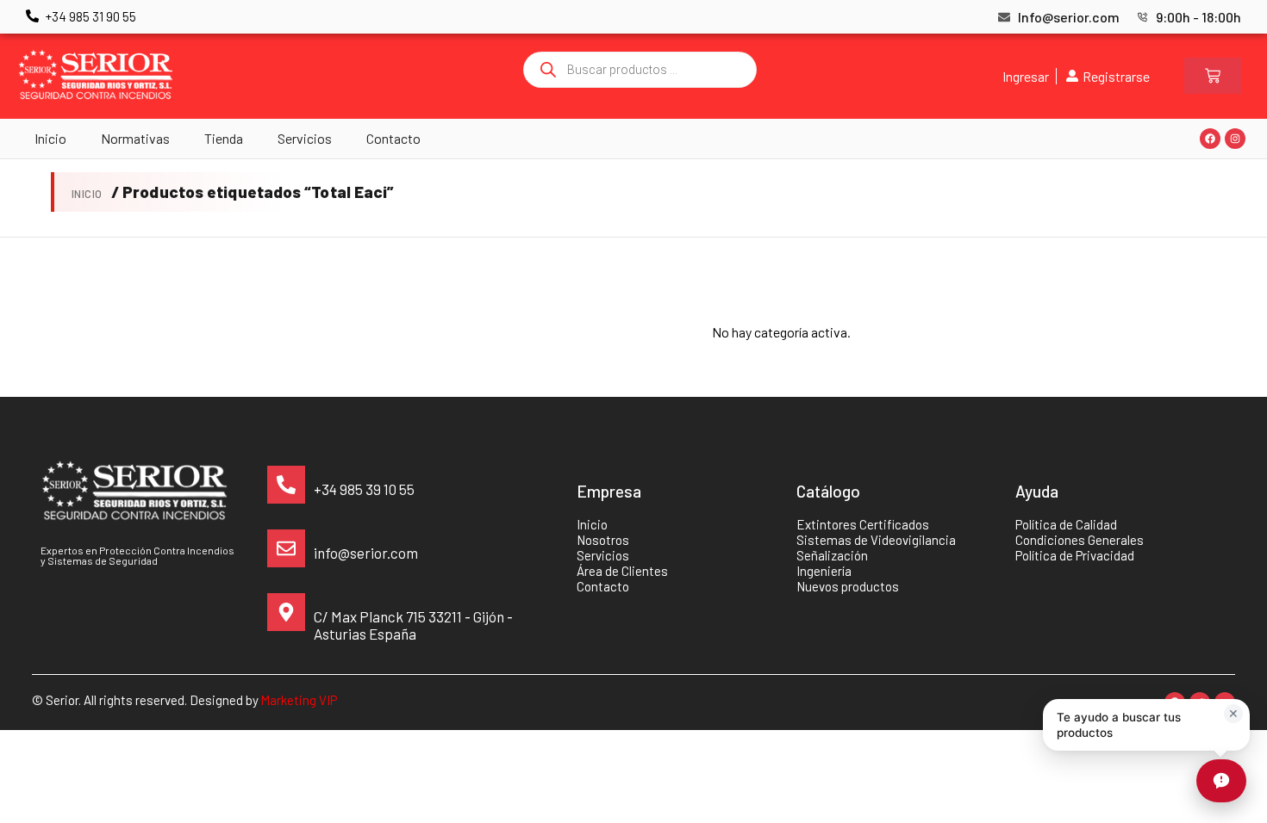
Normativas (135, 138)
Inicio (50, 138)
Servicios (305, 138)
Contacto (393, 138)
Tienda (223, 138)
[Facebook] (1210, 138)
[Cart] (1212, 76)
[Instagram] (1235, 138)
